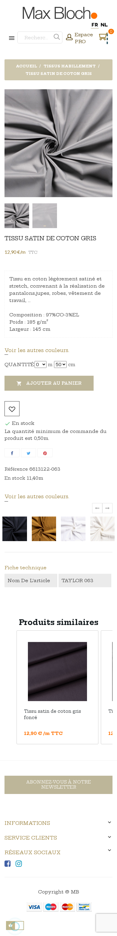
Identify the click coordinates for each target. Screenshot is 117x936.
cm (71, 364)
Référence (16, 469)
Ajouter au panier (49, 383)
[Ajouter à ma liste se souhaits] (12, 408)
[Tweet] (28, 453)
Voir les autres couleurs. (36, 350)
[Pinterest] (45, 453)
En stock (14, 478)
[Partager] (12, 453)
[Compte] (69, 38)
